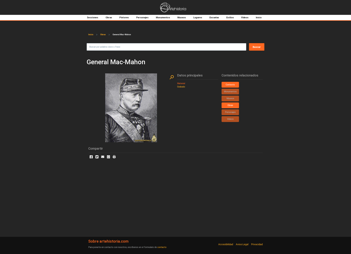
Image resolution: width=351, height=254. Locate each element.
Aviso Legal (242, 244)
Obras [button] (230, 105)
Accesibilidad (225, 244)
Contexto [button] (230, 84)
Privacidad (257, 244)
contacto (161, 247)
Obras (103, 34)
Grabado (181, 86)
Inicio (90, 34)
